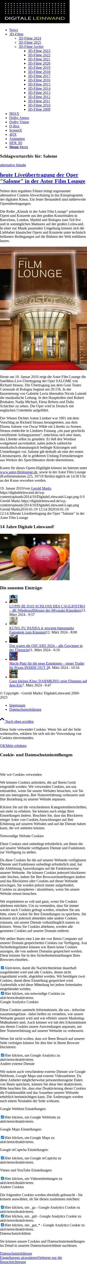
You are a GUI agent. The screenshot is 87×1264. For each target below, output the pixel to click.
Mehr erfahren (16, 746)
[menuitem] (48, 30)
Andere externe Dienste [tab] (17, 1064)
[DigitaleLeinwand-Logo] (35, 22)
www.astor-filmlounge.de (18, 472)
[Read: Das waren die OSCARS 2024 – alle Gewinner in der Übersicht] (13, 642)
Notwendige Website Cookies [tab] (22, 836)
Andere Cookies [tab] (12, 1187)
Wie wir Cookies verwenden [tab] (21, 774)
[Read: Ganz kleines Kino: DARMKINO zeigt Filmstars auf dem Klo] (13, 677)
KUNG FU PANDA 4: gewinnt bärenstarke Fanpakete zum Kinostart (41, 630)
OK (3, 746)
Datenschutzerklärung (16, 1253)
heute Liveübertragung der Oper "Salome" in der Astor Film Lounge (42, 178)
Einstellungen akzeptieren (19, 1258)
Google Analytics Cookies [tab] (19, 1002)
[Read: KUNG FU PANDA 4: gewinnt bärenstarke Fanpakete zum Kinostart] (13, 624)
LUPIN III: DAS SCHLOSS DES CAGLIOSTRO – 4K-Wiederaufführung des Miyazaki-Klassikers (47, 608)
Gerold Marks (41, 488)
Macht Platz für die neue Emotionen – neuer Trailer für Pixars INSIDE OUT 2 (46, 665)
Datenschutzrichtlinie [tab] (15, 1233)
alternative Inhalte (13, 165)
